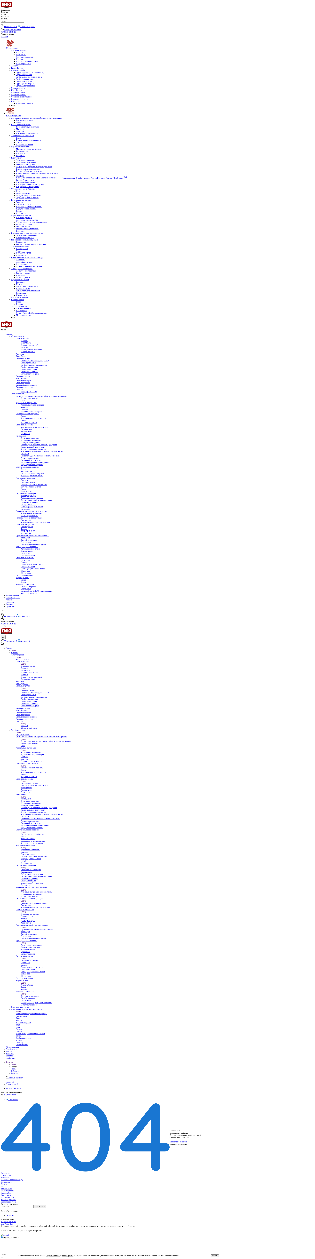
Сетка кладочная (28, 555)
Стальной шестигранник (26, 385)
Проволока (25, 553)
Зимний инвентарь (29, 540)
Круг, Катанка (22, 378)
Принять (215, 1256)
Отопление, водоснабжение (28, 467)
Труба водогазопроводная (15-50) (35, 360)
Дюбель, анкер (27, 491)
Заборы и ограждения (25, 584)
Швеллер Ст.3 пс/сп (29, 391)
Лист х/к (24, 347)
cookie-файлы (67, 1256)
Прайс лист (11, 606)
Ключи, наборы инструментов (33, 449)
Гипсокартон (26, 520)
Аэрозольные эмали (29, 423)
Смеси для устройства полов (33, 569)
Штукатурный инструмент (32, 465)
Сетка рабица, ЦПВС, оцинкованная (36, 591)
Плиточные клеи (28, 567)
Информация (6, 1182)
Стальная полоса (23, 376)
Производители (7, 1191)
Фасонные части (28, 471)
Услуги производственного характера (31, 1014)
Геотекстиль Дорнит (29, 502)
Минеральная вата (28, 504)
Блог (3, 1186)
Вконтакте (13, 1100)
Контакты (10, 602)
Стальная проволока (24, 387)
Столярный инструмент (31, 460)
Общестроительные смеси (32, 564)
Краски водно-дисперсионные (33, 418)
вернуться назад (180, 1144)
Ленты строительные (29, 398)
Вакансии (5, 1177)
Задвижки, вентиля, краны (32, 476)
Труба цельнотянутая (29, 372)
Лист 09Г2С (26, 343)
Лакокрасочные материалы (27, 414)
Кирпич (24, 582)
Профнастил (26, 589)
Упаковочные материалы (31, 513)
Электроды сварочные (30, 438)
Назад (13, 650)
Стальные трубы (23, 358)
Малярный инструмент (30, 442)
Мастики (24, 407)
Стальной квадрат (23, 380)
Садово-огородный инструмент (34, 544)
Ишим (13, 1069)
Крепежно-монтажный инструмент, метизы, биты (42, 451)
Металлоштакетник (29, 593)
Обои (23, 400)
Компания (5, 1173)
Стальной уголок (23, 383)
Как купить (6, 1195)
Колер (23, 416)
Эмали (23, 420)
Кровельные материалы (26, 403)
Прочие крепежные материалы (34, 485)
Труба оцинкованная (29, 367)
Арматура (20, 354)
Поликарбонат (27, 527)
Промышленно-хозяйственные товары (32, 535)
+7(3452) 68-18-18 (8, 32)
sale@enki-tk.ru (9, 1095)
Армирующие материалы (27, 547)
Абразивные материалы (31, 440)
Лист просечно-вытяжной (31, 349)
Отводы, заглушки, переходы (33, 473)
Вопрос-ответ (6, 1188)
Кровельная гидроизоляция (32, 405)
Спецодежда (26, 542)
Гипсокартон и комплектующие (29, 518)
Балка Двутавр (22, 356)
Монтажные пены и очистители (34, 427)
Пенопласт (25, 509)
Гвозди (23, 489)
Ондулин (24, 409)
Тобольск (15, 1071)
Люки (23, 469)
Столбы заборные (28, 586)
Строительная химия (25, 425)
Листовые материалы (25, 524)
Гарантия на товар (8, 1202)
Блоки (23, 580)
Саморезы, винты (28, 482)
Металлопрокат (18, 336)
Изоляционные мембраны (31, 411)
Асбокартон (26, 533)
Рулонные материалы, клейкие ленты (32, 511)
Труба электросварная (30, 374)
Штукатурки (26, 573)
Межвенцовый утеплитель (32, 507)
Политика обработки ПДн (12, 1180)
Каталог (9, 334)
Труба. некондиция (29, 369)
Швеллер (20, 389)
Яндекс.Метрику (53, 1256)
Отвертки (25, 454)
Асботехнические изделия (32, 498)
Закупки (9, 604)
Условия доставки (8, 1200)
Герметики (25, 434)
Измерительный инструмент (33, 447)
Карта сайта (6, 1193)
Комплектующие (28, 551)
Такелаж (24, 480)
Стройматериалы (18, 394)
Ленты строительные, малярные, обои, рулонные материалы (42, 396)
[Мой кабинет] (2, 619)
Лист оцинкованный (29, 345)
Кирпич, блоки (22, 578)
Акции (9, 600)
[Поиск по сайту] (2, 24)
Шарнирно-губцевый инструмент (35, 462)
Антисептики (26, 431)
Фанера (24, 529)
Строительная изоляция (26, 493)
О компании (6, 1175)
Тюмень (14, 1073)
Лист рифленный (28, 352)
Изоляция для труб (28, 496)
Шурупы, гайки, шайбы (31, 487)
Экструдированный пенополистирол (36, 500)
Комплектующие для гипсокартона (35, 522)
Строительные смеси (25, 558)
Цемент (24, 562)
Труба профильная (28, 363)
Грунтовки (25, 560)
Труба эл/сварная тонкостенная (34, 365)
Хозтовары (25, 538)
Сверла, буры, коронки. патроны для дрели (39, 445)
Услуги (4, 1184)
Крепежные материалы (26, 478)
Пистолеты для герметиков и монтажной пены (40, 456)
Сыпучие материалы (24, 575)
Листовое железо (23, 338)
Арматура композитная (30, 549)
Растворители (26, 429)
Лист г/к (24, 341)
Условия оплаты (8, 1197)
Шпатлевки (25, 571)
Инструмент (21, 436)
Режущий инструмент (30, 458)
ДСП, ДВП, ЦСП (28, 531)
